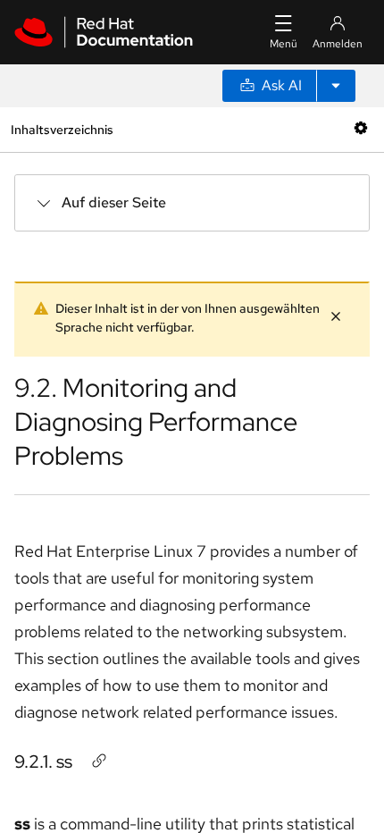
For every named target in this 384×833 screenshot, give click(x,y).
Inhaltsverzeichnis (61, 129)
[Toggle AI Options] (335, 86)
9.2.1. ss (43, 761)
